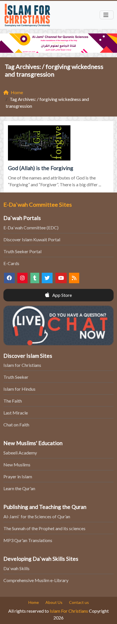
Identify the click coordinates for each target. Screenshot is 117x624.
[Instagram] (22, 278)
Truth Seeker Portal (22, 251)
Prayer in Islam (17, 476)
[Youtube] (61, 278)
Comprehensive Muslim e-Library (35, 580)
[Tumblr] (34, 278)
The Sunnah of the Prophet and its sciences (44, 528)
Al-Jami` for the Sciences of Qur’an (36, 516)
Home (33, 602)
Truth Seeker (15, 377)
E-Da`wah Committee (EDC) (30, 227)
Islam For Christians (69, 611)
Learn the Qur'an (19, 488)
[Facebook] (9, 278)
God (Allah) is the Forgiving (40, 168)
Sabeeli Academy (20, 452)
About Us (53, 602)
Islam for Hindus (19, 389)
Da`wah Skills (16, 568)
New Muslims (16, 464)
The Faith (12, 400)
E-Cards (11, 263)
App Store (61, 295)
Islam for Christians (22, 365)
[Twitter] (47, 278)
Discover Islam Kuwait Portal (31, 239)
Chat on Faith (16, 424)
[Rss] (74, 278)
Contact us (79, 602)
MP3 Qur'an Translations (27, 540)
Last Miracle (15, 412)
